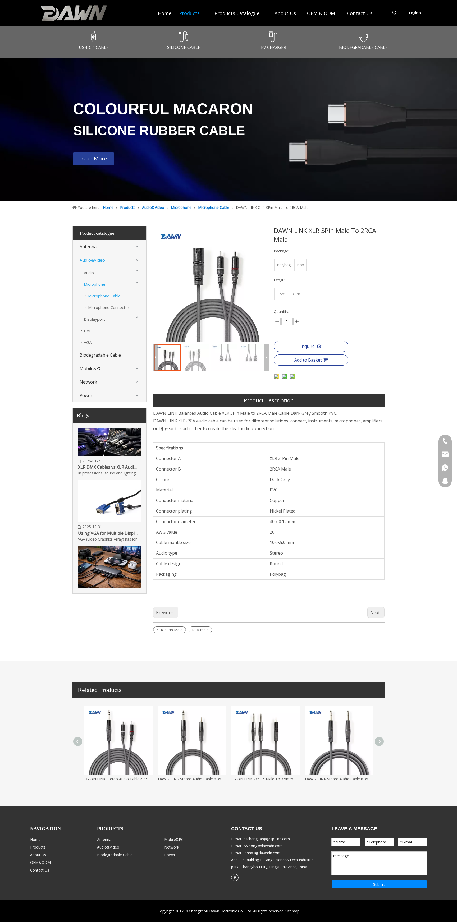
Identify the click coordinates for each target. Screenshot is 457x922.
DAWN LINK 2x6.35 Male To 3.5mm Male (265, 778)
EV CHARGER (273, 47)
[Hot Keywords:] (394, 14)
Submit (379, 884)
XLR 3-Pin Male (169, 629)
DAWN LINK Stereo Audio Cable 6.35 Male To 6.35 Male (339, 778)
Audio (89, 272)
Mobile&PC (91, 368)
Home (35, 839)
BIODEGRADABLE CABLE (363, 47)
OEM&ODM (40, 862)
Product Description (269, 400)
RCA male (200, 629)
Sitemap (292, 911)
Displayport (94, 319)
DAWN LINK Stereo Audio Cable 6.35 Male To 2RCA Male (118, 778)
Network (88, 382)
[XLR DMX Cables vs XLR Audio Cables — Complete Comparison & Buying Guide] (109, 447)
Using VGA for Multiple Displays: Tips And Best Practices (108, 526)
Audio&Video (92, 260)
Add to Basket (308, 360)
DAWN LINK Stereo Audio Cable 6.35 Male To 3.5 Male (192, 778)
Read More (93, 158)
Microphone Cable (104, 295)
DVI (87, 330)
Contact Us (39, 870)
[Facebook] (235, 877)
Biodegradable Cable (100, 355)
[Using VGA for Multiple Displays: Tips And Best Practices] (109, 513)
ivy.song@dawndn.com (263, 845)
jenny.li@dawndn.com (262, 852)
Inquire (307, 346)
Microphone (94, 284)
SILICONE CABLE (183, 47)
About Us (38, 854)
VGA (88, 342)
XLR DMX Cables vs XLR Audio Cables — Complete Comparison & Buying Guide (108, 460)
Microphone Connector (108, 307)
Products (37, 847)
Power (86, 395)
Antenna (88, 247)
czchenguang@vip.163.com (267, 838)
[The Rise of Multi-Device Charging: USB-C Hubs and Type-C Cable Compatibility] (109, 579)
